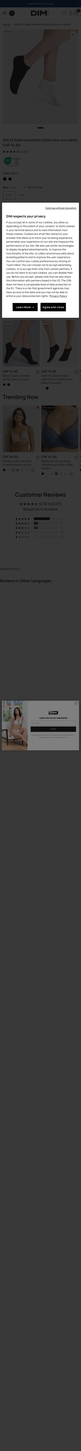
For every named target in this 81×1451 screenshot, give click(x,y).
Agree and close (53, 307)
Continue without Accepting (60, 208)
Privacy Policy (58, 296)
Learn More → (25, 307)
